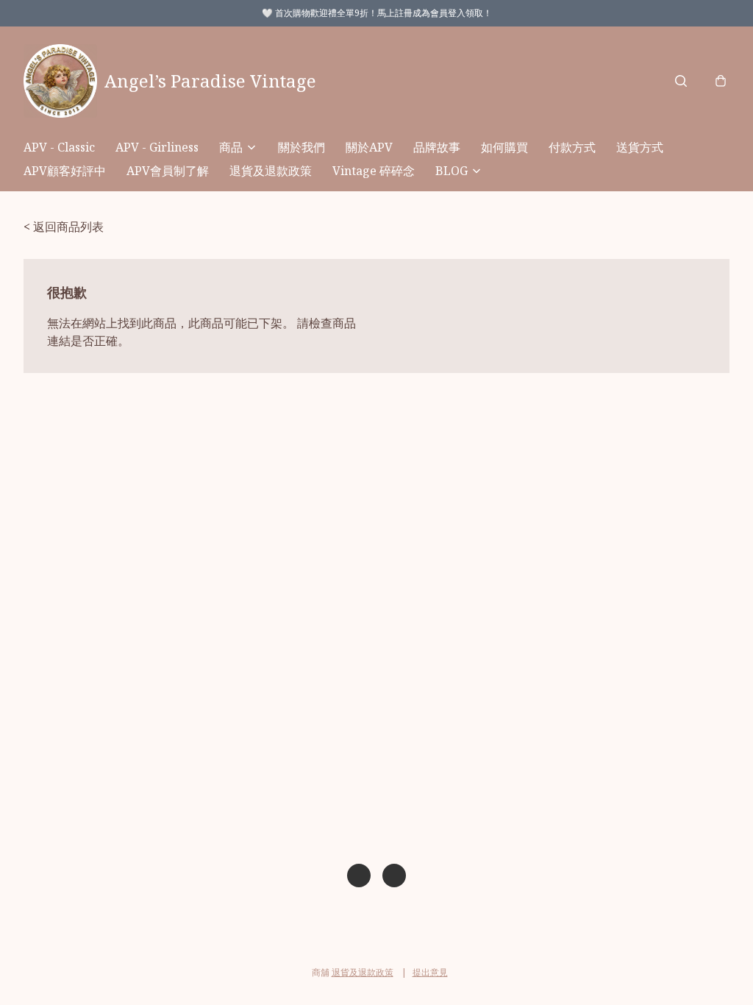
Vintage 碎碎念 (373, 171)
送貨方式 (639, 147)
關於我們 (301, 147)
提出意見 (430, 972)
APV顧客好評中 (65, 171)
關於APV (369, 147)
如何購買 (504, 147)
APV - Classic (59, 147)
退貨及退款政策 (270, 171)
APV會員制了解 (167, 171)
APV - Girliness (157, 147)
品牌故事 (436, 147)
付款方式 (572, 147)
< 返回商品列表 (64, 227)
